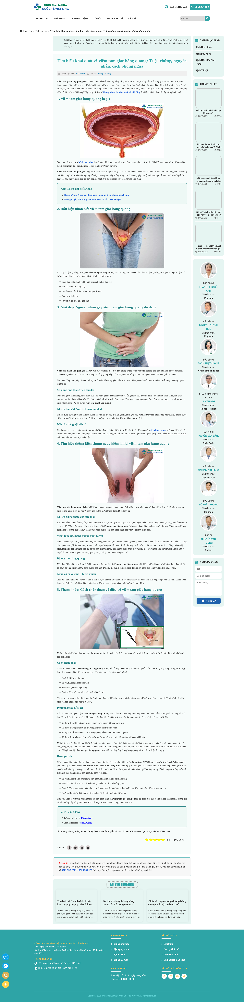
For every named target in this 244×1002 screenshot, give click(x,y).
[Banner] (37, 24)
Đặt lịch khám (178, 7)
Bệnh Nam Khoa (203, 47)
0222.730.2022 (85, 823)
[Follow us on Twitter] (184, 976)
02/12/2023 (80, 73)
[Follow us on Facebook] (164, 976)
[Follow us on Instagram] (170, 976)
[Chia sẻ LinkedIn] (81, 847)
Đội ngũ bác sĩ (171, 949)
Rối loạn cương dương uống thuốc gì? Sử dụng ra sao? (118, 903)
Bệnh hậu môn (121, 960)
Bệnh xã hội (119, 954)
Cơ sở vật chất (171, 954)
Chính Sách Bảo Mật (174, 960)
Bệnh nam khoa (42, 31)
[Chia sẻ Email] (88, 847)
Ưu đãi (97, 18)
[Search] (207, 18)
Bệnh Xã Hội (201, 70)
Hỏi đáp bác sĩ (115, 18)
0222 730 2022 (69, 870)
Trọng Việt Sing (104, 73)
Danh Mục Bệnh (79, 18)
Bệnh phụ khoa (121, 949)
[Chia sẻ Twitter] (75, 847)
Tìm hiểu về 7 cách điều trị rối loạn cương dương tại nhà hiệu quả (74, 903)
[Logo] (51, 7)
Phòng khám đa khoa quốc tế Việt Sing (121, 92)
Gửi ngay (210, 601)
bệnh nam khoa (86, 162)
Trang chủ (42, 18)
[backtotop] (5, 984)
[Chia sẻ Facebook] (69, 847)
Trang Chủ (27, 31)
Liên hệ (132, 18)
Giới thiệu (59, 18)
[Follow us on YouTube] (177, 976)
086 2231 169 (202, 7)
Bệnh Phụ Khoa (203, 53)
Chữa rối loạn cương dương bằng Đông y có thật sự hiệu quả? (167, 903)
